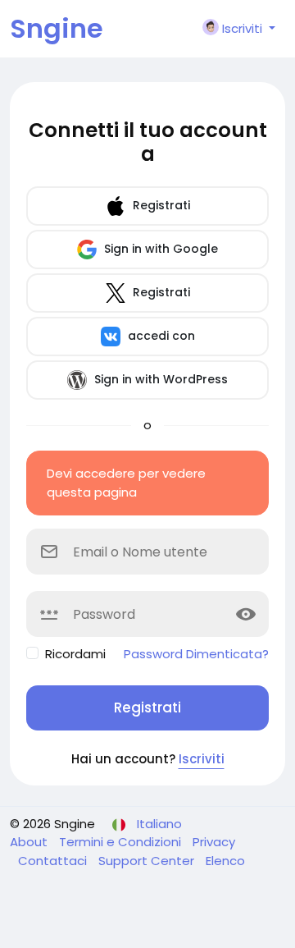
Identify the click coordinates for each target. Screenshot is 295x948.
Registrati (159, 204)
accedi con (160, 335)
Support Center (147, 860)
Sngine (56, 28)
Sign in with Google (159, 248)
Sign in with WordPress (159, 378)
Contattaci (54, 860)
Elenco (225, 860)
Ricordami (75, 653)
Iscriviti (202, 758)
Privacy (214, 841)
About (30, 841)
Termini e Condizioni (121, 841)
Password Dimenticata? (196, 653)
